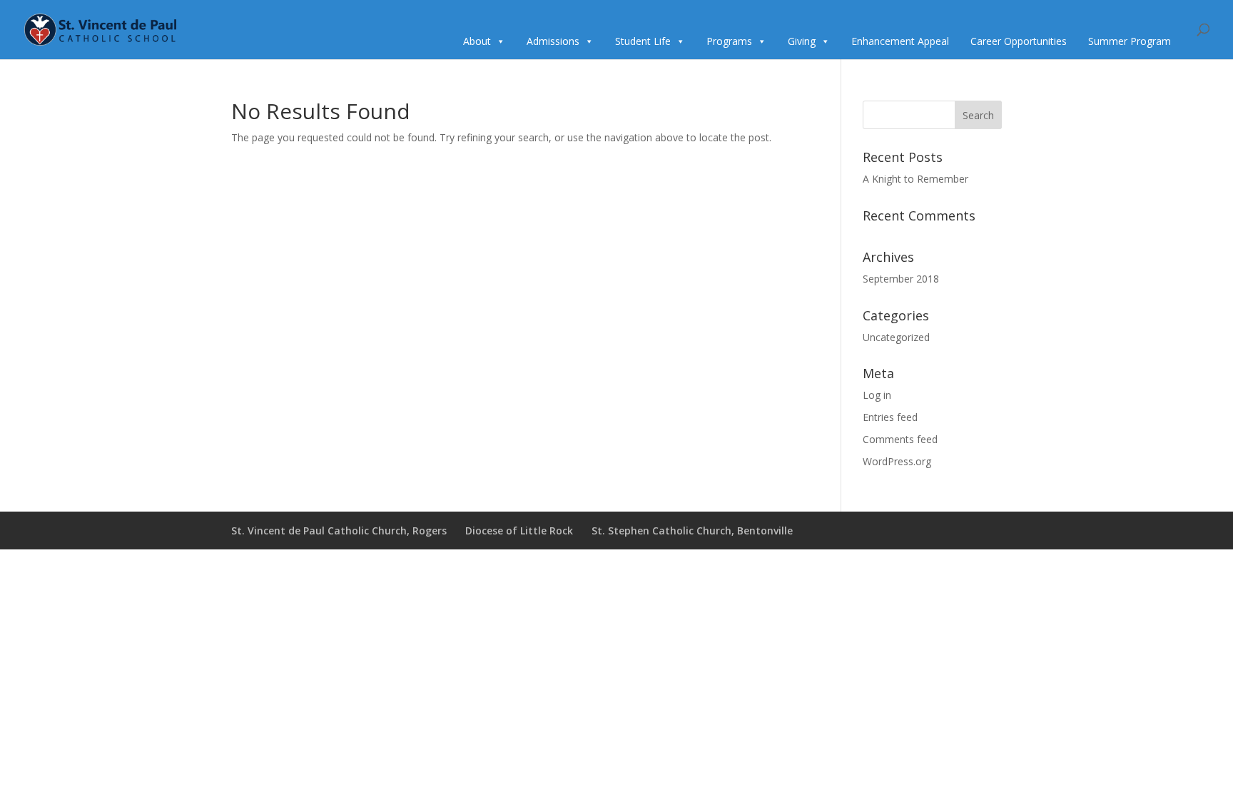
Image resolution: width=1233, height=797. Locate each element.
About (477, 41)
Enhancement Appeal (900, 41)
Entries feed (890, 417)
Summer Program (1129, 41)
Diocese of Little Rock (519, 530)
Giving (802, 41)
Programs (729, 41)
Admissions (553, 41)
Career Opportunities (1018, 41)
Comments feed (900, 439)
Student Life (643, 41)
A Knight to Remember (915, 179)
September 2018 (901, 278)
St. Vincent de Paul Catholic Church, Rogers (339, 530)
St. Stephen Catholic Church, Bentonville (692, 530)
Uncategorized (896, 337)
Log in (877, 395)
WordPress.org (897, 461)
